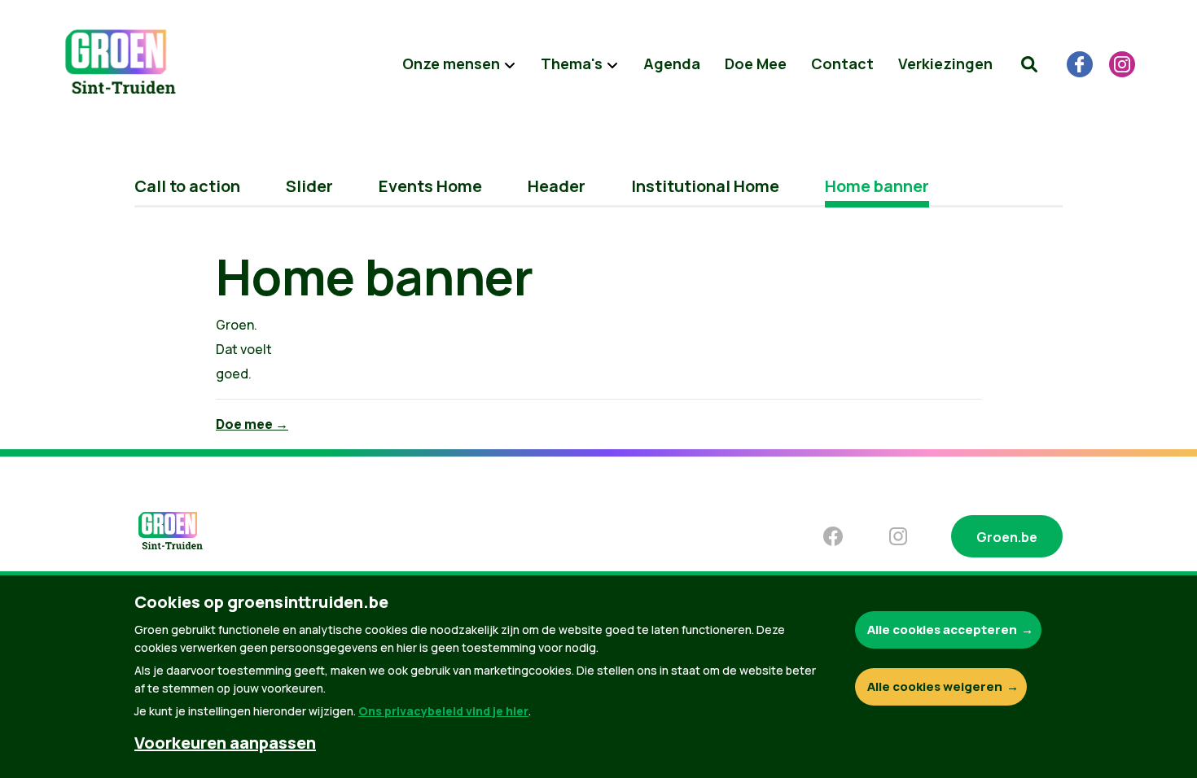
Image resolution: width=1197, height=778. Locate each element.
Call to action (187, 186)
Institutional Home (705, 186)
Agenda (671, 63)
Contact (842, 63)
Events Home (430, 186)
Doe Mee (756, 63)
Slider (309, 186)
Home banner (877, 186)
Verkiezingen (945, 63)
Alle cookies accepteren (942, 629)
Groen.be (1006, 537)
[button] (1029, 64)
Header (556, 186)
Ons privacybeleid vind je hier (443, 711)
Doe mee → (252, 424)
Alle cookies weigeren (934, 686)
